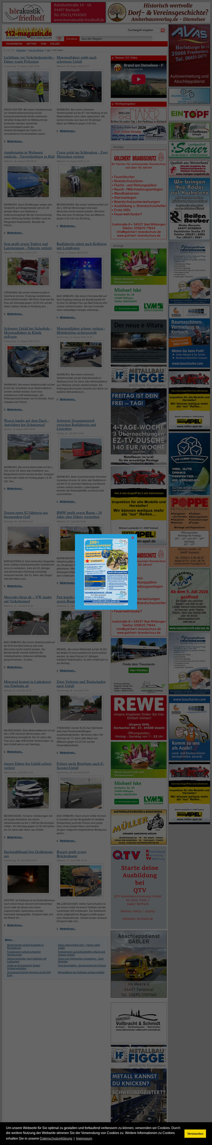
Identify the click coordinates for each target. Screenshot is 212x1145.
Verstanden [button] (195, 1133)
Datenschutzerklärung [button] (56, 1138)
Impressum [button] (84, 1138)
